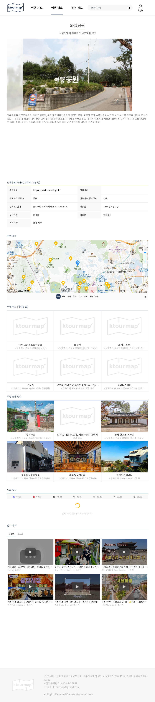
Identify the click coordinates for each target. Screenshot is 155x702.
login (140, 10)
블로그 (20, 533)
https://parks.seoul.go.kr (46, 190)
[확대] (145, 242)
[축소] (145, 266)
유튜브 (11, 533)
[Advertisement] (77, 152)
